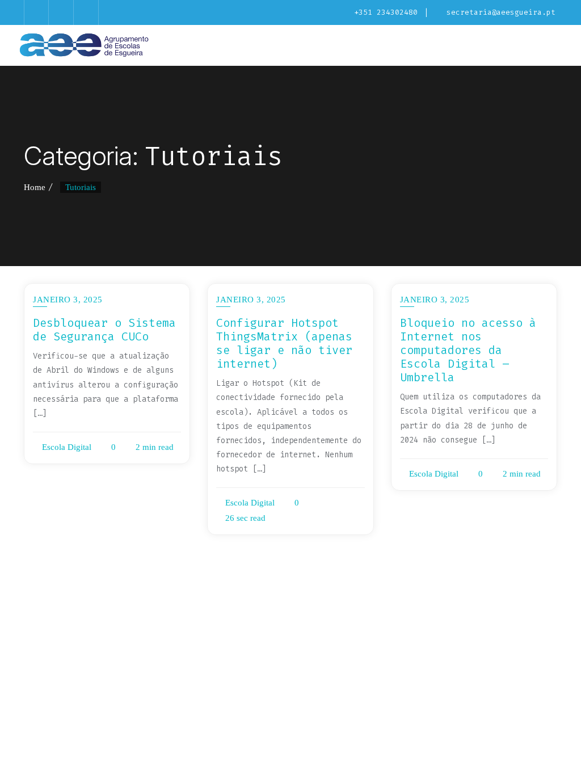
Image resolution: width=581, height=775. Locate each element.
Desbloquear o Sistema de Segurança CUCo (104, 329)
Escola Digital (65, 447)
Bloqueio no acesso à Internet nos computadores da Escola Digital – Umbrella (468, 350)
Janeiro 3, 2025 (68, 299)
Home (34, 187)
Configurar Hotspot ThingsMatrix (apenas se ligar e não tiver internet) (284, 343)
